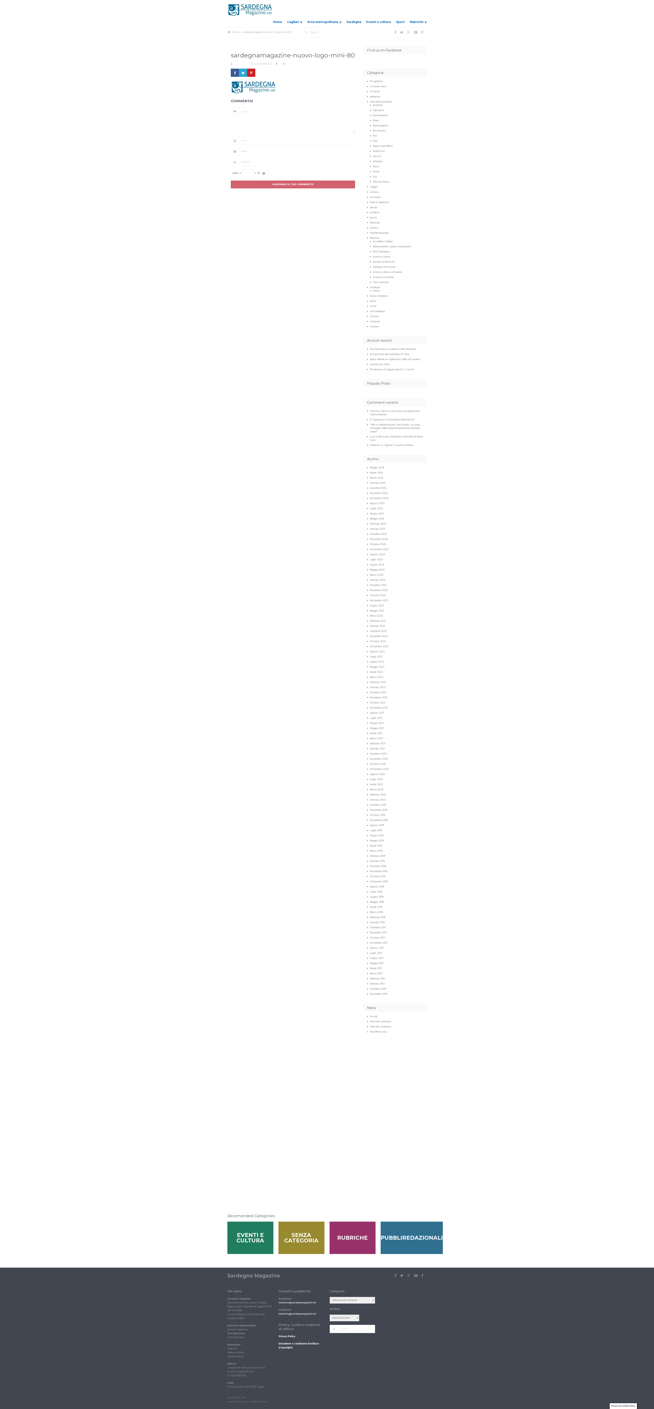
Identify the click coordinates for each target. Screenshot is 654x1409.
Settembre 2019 (379, 820)
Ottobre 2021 (377, 703)
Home (277, 22)
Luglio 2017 (376, 953)
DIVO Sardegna (381, 252)
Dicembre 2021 (378, 693)
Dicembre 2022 (378, 631)
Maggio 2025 (377, 519)
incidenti (374, 213)
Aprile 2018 (376, 907)
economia (375, 197)
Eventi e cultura (378, 22)
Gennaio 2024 (377, 580)
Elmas (376, 121)
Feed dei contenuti (380, 1022)
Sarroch (377, 156)
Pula (375, 141)
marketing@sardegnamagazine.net (297, 1314)
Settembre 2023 (379, 601)
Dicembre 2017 (378, 928)
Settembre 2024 (379, 549)
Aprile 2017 (376, 968)
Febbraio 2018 (377, 917)
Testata (374, 316)
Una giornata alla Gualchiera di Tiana (389, 354)
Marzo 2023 (376, 616)
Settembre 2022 (379, 647)
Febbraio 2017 (377, 979)
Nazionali (375, 223)
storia (373, 306)
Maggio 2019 (377, 841)
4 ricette (375, 92)
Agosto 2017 (377, 948)
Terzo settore (381, 282)
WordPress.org (378, 1032)
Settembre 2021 (379, 708)
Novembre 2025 (379, 493)
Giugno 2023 (377, 606)
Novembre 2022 (379, 636)
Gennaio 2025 (377, 529)
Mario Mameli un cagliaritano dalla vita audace (395, 359)
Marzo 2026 (376, 478)
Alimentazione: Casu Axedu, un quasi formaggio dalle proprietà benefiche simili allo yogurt (395, 428)
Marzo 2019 (376, 851)
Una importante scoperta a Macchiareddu (393, 349)
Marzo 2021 (376, 739)
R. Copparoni (240, 64)
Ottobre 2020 (378, 764)
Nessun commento (295, 64)
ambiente (375, 97)
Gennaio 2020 (377, 800)
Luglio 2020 (376, 779)
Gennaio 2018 (377, 922)
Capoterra (378, 110)
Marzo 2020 (376, 790)
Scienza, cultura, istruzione (387, 272)
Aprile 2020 (376, 785)
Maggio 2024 (377, 570)
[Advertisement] (395, 1069)
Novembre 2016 (378, 994)
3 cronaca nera (378, 86)
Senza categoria (378, 296)
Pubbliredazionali (379, 233)
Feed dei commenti (380, 1027)
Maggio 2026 (377, 468)
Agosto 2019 (377, 825)
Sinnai (376, 172)
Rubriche (417, 22)
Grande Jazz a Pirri (380, 364)
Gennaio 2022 (377, 687)
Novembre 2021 (378, 698)
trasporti (375, 322)
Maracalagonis (380, 126)
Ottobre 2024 (378, 544)
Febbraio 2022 (378, 682)
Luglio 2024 (376, 560)
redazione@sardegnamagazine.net (297, 1303)
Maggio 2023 (377, 611)
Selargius (378, 161)
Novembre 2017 (378, 933)
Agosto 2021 (377, 713)
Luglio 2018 (376, 892)
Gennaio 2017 (377, 984)
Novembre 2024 (379, 539)
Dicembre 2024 (378, 534)
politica (374, 228)
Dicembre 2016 (378, 989)
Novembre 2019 (378, 810)
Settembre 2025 (379, 498)
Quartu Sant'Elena (383, 146)
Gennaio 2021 (377, 749)
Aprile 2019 (376, 846)
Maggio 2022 (377, 667)
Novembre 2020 (379, 759)
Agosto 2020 (377, 774)
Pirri (375, 136)
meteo (376, 291)
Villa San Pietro (381, 182)
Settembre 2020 (379, 769)
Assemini (378, 105)
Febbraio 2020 (378, 795)
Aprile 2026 (376, 473)
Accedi (373, 1017)
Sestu (376, 167)
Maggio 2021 (377, 728)
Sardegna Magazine (253, 1276)
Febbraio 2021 (377, 744)
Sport (400, 22)
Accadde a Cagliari (383, 241)
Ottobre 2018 (377, 876)
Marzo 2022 (376, 677)
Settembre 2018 (379, 882)
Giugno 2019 (377, 836)
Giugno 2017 (377, 958)
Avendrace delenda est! (401, 420)
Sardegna (353, 22)
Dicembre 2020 (378, 754)
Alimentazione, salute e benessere (392, 247)
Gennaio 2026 (377, 483)
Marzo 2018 (376, 912)
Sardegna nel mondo (384, 267)
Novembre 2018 (378, 871)
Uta (375, 177)
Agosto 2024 (377, 555)
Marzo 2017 (376, 974)
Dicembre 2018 (378, 866)
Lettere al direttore (384, 262)
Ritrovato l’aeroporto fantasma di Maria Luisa (396, 438)
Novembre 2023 (379, 590)
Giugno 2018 (377, 897)
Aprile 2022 (376, 672)
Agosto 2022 (377, 652)
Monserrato (379, 131)
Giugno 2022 (377, 662)
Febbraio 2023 (378, 621)
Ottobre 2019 (377, 815)
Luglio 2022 (376, 657)
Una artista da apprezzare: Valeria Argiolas (395, 413)
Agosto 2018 (377, 887)
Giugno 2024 (377, 565)
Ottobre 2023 (378, 595)
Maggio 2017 (377, 963)
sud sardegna (377, 311)
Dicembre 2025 (378, 488)
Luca (372, 437)
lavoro (373, 218)
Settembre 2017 (379, 943)
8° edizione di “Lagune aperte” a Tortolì (392, 370)
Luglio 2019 (376, 831)
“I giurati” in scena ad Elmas (398, 445)
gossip (373, 207)
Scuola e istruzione (383, 277)
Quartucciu (379, 151)
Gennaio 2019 (377, 861)
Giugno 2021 (377, 723)
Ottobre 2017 (377, 938)
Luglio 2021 (376, 718)
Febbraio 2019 (377, 856)
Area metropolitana (322, 22)
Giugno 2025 (377, 514)
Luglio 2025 (376, 509)
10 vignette (376, 81)
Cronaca (374, 192)
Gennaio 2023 (377, 626)
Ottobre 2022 (378, 641)
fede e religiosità (379, 202)
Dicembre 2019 (378, 805)
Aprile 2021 (376, 733)
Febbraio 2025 (378, 524)
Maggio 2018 (377, 902)
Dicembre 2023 (378, 585)
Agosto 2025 (377, 503)
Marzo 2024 (376, 575)
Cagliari (293, 22)
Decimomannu (380, 115)
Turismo (374, 327)
